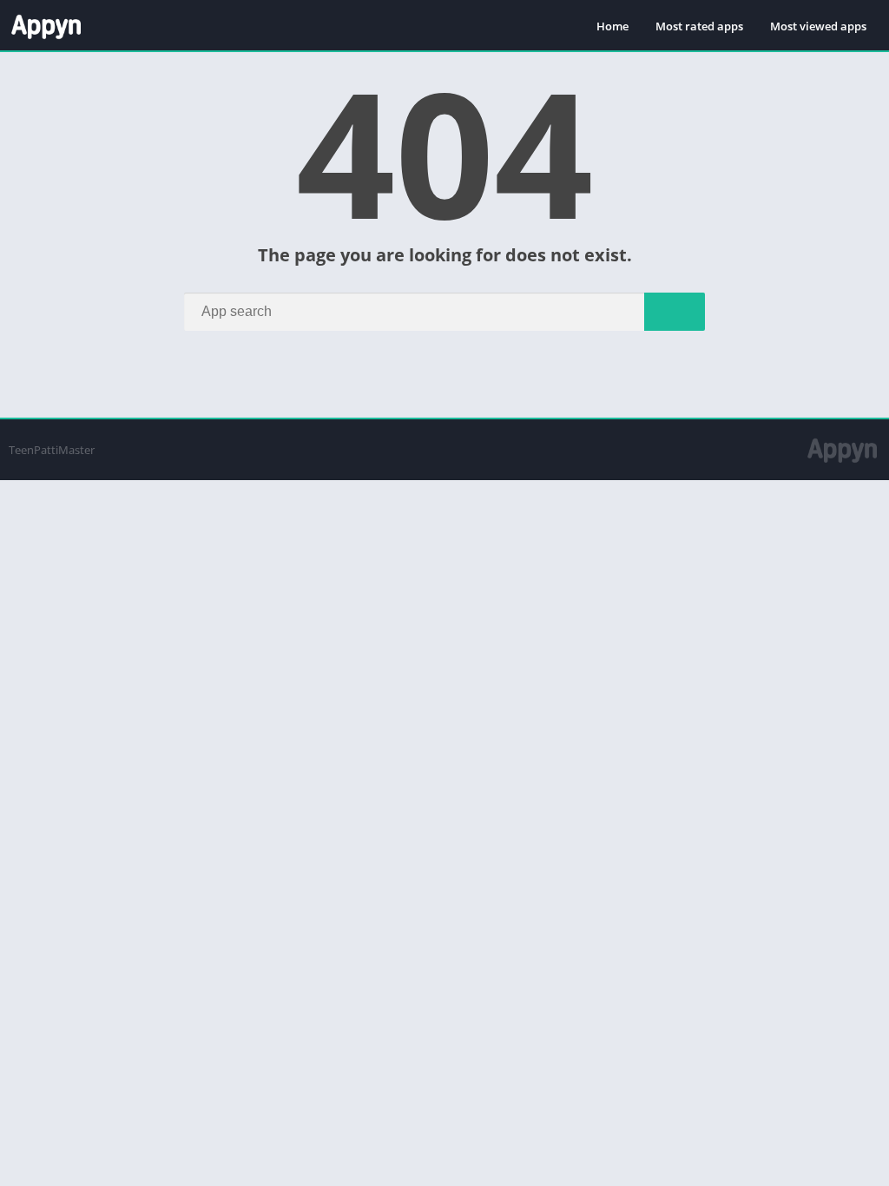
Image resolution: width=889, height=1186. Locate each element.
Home (612, 26)
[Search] (674, 312)
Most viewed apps (818, 26)
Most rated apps (699, 26)
